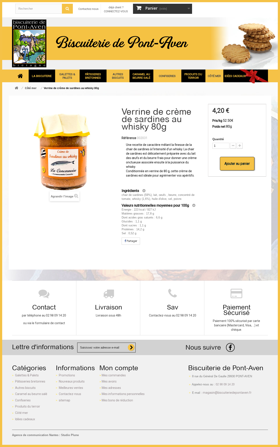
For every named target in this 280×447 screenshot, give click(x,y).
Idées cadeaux (25, 419)
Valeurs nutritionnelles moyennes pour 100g (155, 205)
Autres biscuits (25, 388)
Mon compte (119, 368)
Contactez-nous (88, 9)
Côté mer (21, 413)
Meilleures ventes (71, 388)
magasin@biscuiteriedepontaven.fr (227, 392)
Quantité (218, 139)
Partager (131, 241)
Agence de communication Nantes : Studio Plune (45, 435)
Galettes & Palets (27, 375)
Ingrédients (130, 191)
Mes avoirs (109, 381)
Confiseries (23, 400)
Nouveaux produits (72, 381)
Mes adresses (111, 388)
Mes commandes (114, 375)
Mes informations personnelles (123, 394)
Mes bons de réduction (117, 400)
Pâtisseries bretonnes (30, 381)
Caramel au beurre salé (31, 394)
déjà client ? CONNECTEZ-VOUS (116, 9)
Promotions (67, 375)
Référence (129, 138)
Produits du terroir (27, 406)
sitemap (64, 400)
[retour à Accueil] (16, 88)
